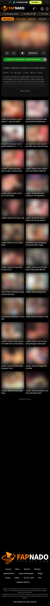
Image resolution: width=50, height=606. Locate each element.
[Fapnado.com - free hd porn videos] (12, 9)
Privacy (7, 578)
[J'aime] (7, 53)
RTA (39, 578)
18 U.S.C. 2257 (29, 578)
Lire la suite (25, 91)
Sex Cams (43, 14)
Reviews (27, 569)
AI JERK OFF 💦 (28, 14)
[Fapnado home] (25, 564)
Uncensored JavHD (10, 14)
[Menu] (47, 9)
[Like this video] (22, 53)
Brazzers (37, 569)
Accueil (8, 569)
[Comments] (43, 53)
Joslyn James (8, 19)
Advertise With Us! (23, 582)
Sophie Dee (32, 19)
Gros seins (42, 19)
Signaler (33, 53)
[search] (42, 8)
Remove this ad (25, 399)
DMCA (17, 578)
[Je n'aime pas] (14, 53)
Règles (40, 573)
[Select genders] (34, 9)
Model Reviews (8, 573)
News (17, 569)
